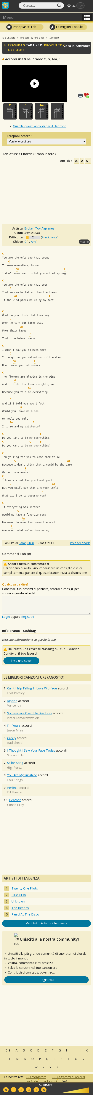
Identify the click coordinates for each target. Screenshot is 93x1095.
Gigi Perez (14, 767)
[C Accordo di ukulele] (10, 111)
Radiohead (14, 743)
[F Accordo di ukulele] (57, 111)
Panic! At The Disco (25, 914)
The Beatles (20, 908)
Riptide (12, 701)
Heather (15, 800)
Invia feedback (80, 543)
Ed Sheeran (15, 792)
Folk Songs (15, 780)
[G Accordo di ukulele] (26, 111)
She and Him (16, 755)
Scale (34, 1081)
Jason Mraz (15, 730)
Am (33, 241)
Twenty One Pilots (24, 888)
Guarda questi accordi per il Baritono (39, 126)
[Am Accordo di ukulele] (41, 111)
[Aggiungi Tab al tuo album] (87, 95)
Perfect (12, 788)
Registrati (27, 617)
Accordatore (38, 1077)
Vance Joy (14, 705)
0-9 (8, 1050)
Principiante (49, 237)
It (79, 5)
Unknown (18, 901)
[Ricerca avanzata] (69, 6)
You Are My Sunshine (22, 775)
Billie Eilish (18, 895)
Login (6, 617)
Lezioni (52, 1081)
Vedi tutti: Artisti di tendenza (46, 923)
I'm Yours (14, 725)
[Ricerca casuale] (74, 6)
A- (77, 161)
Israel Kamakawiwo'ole (23, 718)
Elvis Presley (15, 693)
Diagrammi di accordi (70, 1077)
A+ (88, 161)
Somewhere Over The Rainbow (29, 713)
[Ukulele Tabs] (5, 5)
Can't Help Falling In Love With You (32, 688)
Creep (11, 738)
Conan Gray (15, 805)
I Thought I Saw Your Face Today (31, 750)
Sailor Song (15, 763)
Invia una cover (21, 660)
